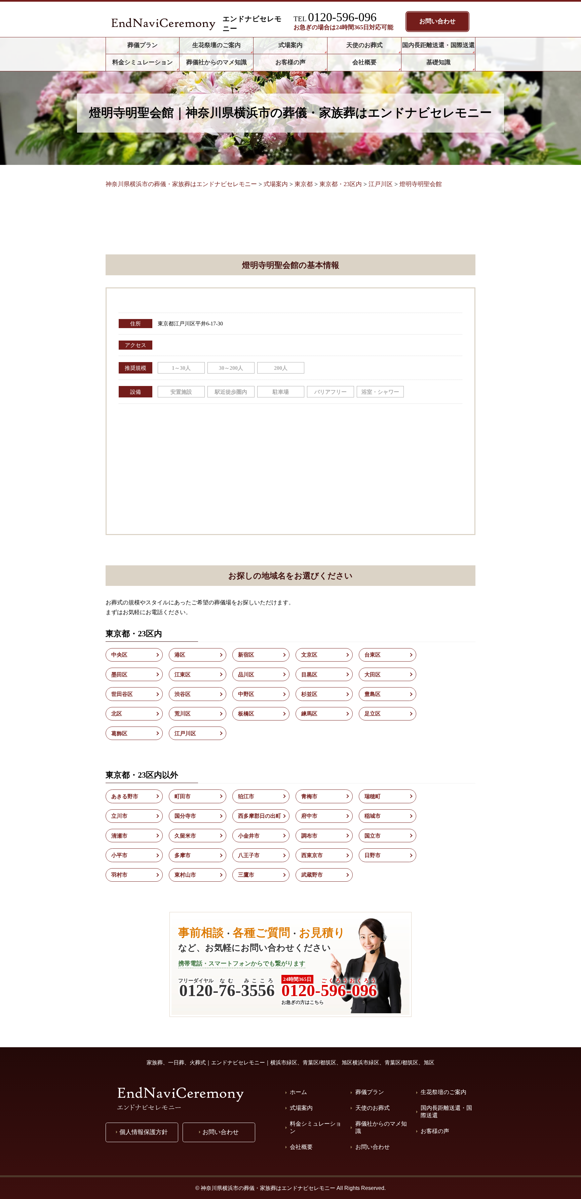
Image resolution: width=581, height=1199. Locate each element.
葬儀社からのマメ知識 (381, 1127)
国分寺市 (185, 816)
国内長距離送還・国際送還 (446, 1112)
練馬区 (309, 713)
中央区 (119, 655)
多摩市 (183, 855)
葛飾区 (119, 733)
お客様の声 (435, 1131)
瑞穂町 (372, 796)
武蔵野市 (312, 875)
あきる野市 (124, 796)
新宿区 (246, 655)
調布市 (309, 836)
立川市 (119, 816)
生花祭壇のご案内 (443, 1092)
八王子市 (249, 855)
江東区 (183, 674)
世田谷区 (122, 694)
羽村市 (119, 875)
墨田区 (119, 674)
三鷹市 (246, 875)
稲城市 (372, 816)
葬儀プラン (369, 1092)
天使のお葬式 (372, 1108)
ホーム (298, 1092)
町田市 (183, 796)
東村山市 (185, 875)
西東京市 (312, 855)
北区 (116, 713)
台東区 (372, 655)
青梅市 (309, 796)
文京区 (309, 655)
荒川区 (183, 713)
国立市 (372, 836)
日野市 (372, 855)
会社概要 (301, 1147)
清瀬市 (119, 836)
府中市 (309, 816)
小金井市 (249, 836)
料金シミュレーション (315, 1127)
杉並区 (309, 694)
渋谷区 (183, 694)
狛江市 (246, 796)
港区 (180, 655)
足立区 (372, 713)
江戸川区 (185, 733)
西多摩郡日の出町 (259, 816)
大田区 (372, 674)
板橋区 (246, 713)
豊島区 (372, 694)
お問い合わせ (372, 1147)
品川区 (246, 674)
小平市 (119, 855)
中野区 (246, 694)
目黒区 (309, 674)
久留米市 (185, 836)
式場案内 (301, 1108)
